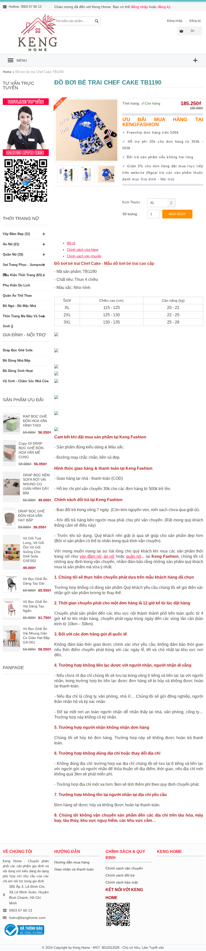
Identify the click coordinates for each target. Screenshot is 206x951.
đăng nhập (139, 7)
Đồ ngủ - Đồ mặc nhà (19, 306)
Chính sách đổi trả (120, 875)
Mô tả (71, 243)
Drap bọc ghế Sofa (17, 350)
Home (7, 72)
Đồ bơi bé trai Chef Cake (77, 263)
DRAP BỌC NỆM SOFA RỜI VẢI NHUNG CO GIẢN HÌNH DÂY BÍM (36, 484)
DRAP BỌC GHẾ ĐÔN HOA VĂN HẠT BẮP (31, 515)
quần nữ (133, 556)
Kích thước (131, 202)
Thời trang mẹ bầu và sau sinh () (23, 317)
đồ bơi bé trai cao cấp (133, 263)
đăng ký (164, 7)
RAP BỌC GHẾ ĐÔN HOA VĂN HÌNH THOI (35, 420)
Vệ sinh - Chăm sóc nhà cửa (25, 381)
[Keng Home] (38, 51)
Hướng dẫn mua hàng (71, 862)
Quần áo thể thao (17, 295)
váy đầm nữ (90, 556)
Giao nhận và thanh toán (74, 869)
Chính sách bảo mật (122, 882)
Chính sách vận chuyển (84, 256)
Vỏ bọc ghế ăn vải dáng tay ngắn (35, 606)
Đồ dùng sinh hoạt (18, 371)
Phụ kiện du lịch (16, 285)
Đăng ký (195, 21)
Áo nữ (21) (11, 244)
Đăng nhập (174, 21)
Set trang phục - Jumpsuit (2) (23, 266)
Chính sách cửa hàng (82, 250)
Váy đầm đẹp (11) (16, 234)
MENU (22, 60)
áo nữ (109, 556)
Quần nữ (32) (13, 254)
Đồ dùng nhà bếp (16, 360)
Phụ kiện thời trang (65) (22, 275)
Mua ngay (177, 214)
